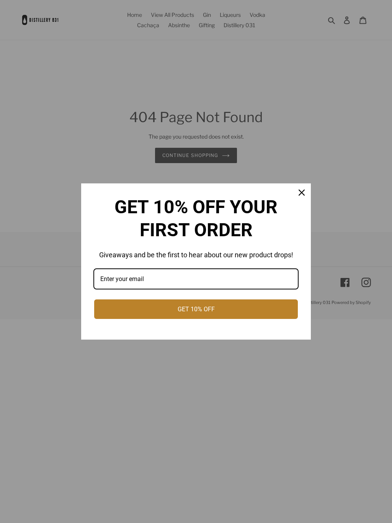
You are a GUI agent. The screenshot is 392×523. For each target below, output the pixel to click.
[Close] (301, 192)
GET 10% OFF (196, 309)
